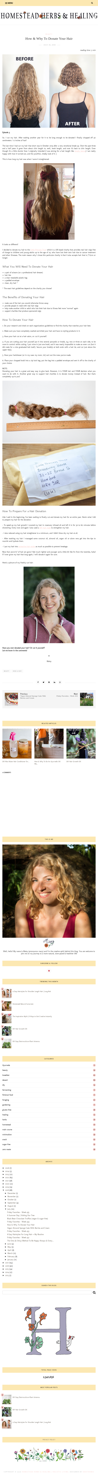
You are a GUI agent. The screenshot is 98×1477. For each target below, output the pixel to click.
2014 (7, 1272)
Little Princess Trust (38, 250)
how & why (17, 671)
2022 (7, 1177)
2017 (7, 1263)
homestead (6, 1125)
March (10, 1253)
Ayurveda (6, 1065)
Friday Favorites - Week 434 (18, 1222)
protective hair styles (27, 546)
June (10, 1244)
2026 (7, 1168)
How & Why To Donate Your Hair (21, 1225)
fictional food (7, 1095)
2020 (7, 1184)
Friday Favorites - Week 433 (18, 1231)
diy (3, 1085)
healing (5, 1115)
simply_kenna (80, 151)
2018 (7, 1190)
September (12, 1203)
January (11, 1259)
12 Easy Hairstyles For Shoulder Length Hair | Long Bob (32, 991)
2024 (7, 1171)
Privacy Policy (49, 1440)
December (12, 1193)
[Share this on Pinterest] (49, 682)
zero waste (6, 1149)
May (10, 1247)
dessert (5, 1080)
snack (4, 1139)
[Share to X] (43, 682)
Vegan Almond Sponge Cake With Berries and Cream (28, 1228)
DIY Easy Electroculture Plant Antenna (26, 1041)
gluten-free (6, 1110)
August (11, 1206)
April (10, 1250)
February (11, 1256)
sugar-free (6, 1144)
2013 (7, 1275)
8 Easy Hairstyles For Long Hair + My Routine (25, 1234)
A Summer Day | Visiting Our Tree (20, 1215)
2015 (7, 1269)
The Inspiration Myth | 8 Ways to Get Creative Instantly (32, 1016)
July (9, 1209)
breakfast (5, 1075)
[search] (94, 1292)
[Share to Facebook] (38, 682)
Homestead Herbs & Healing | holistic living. (45, 1472)
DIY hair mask (45, 528)
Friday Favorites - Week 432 (18, 1237)
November (12, 1196)
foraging (5, 1100)
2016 (7, 1266)
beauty (49, 34)
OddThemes (88, 1472)
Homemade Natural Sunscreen (23, 1004)
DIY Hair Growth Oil (20, 1029)
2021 (7, 1181)
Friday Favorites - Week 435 (18, 1212)
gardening (6, 1105)
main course (7, 1129)
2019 (7, 1187)
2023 (7, 1174)
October (11, 1199)
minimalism (7, 1134)
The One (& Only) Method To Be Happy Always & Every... (30, 1241)
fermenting (6, 1090)
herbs (4, 1119)
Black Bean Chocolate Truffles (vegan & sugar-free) (27, 1218)
